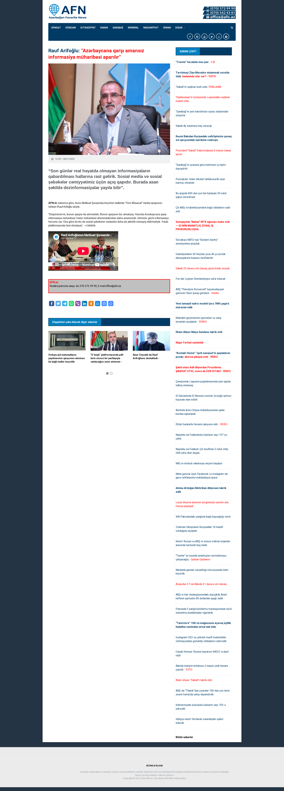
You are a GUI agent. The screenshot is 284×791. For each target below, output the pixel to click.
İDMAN (167, 27)
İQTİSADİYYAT (88, 27)
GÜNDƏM (70, 27)
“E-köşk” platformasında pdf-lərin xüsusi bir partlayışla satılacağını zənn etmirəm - (107, 358)
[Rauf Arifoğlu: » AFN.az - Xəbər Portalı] (110, 303)
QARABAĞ (118, 27)
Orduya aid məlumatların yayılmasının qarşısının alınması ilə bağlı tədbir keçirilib (66, 358)
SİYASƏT (56, 27)
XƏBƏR (104, 27)
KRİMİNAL (133, 27)
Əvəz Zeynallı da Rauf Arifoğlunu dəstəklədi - (146, 356)
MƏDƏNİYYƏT (151, 27)
